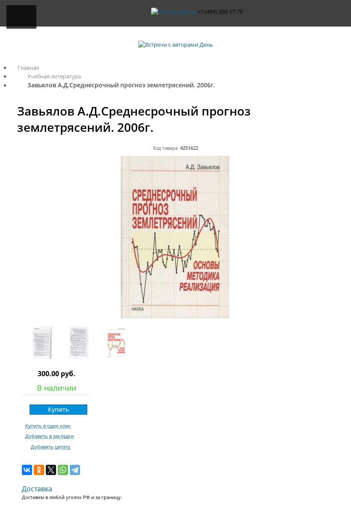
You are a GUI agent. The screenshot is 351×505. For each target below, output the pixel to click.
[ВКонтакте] (27, 470)
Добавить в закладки (49, 436)
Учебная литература (54, 76)
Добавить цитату (50, 446)
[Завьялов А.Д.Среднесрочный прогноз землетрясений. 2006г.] (175, 316)
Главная (28, 67)
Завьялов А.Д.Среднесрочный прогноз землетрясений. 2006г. (121, 85)
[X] (51, 470)
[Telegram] (75, 470)
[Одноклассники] (39, 470)
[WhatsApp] (63, 470)
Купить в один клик (48, 425)
